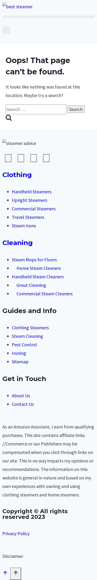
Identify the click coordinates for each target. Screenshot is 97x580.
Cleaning (17, 243)
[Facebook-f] (8, 158)
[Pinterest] (34, 158)
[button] (48, 17)
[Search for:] (36, 109)
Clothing (17, 175)
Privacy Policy (15, 533)
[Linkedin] (46, 158)
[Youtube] (21, 158)
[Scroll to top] (5, 574)
